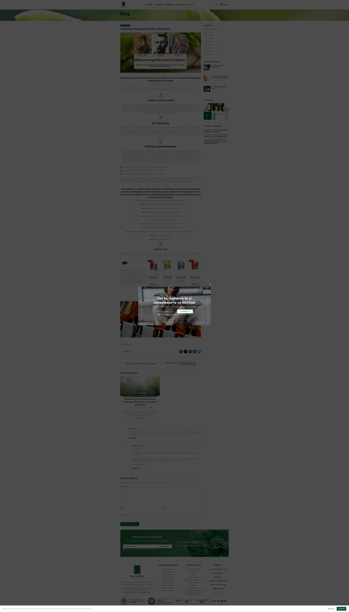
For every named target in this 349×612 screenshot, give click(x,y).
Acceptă (341, 608)
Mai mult (331, 608)
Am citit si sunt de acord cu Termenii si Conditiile (175, 314)
